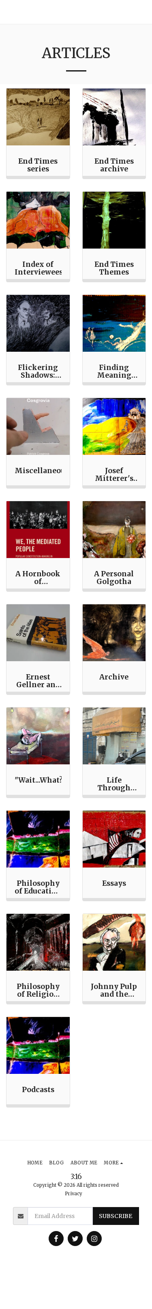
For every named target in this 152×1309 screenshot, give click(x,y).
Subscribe (115, 1216)
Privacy (73, 1193)
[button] (142, 11)
